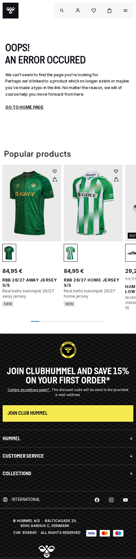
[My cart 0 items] (110, 10)
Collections (17, 473)
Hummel (11, 438)
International (26, 499)
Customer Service (23, 456)
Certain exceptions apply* (29, 390)
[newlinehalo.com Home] (10, 10)
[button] (78, 10)
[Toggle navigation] (62, 10)
